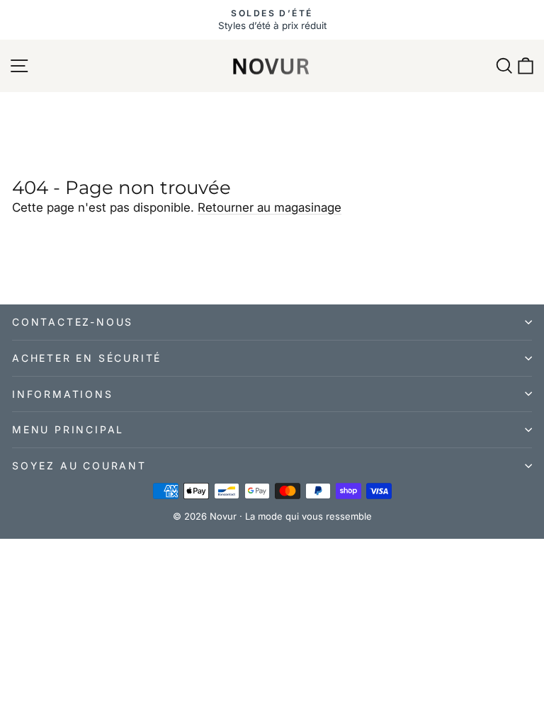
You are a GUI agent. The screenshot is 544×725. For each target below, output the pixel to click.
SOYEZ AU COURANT (79, 465)
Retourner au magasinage (269, 207)
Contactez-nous (72, 322)
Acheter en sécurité (87, 358)
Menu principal (68, 429)
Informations (62, 394)
